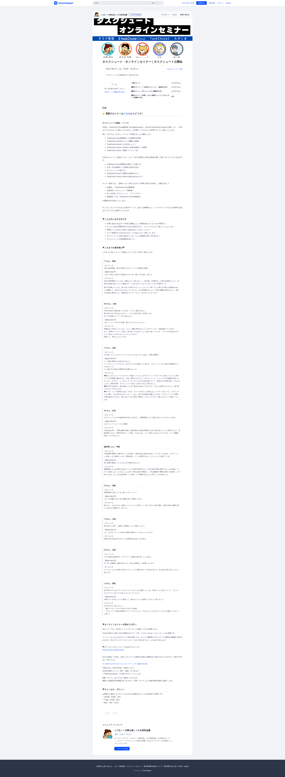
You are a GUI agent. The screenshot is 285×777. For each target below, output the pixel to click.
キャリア (128, 734)
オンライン (110, 75)
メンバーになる (136, 14)
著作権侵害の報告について (153, 766)
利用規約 (122, 766)
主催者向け (201, 3)
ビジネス (121, 734)
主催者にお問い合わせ (104, 766)
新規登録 (212, 3)
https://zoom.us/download (113, 650)
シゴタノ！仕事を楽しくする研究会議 (114, 15)
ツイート (115, 713)
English (228, 3)
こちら (127, 113)
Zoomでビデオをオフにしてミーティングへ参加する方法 (126, 664)
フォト (174, 15)
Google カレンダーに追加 (175, 69)
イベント (164, 15)
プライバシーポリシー (134, 766)
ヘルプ (115, 766)
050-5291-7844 (188, 3)
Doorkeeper (147, 770)
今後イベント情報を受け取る (115, 92)
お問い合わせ (184, 15)
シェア (107, 713)
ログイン (220, 3)
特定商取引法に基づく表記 (173, 766)
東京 (116, 734)
